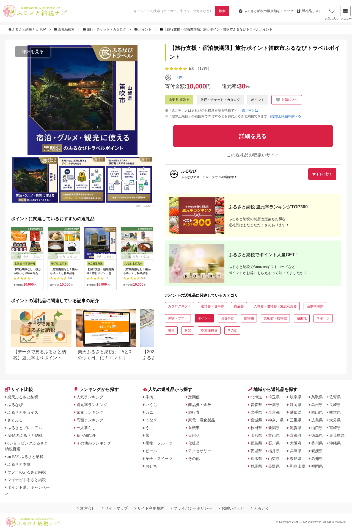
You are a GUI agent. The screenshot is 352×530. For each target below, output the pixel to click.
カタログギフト (179, 306)
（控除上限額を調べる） (286, 116)
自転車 (194, 428)
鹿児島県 (337, 435)
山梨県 (274, 458)
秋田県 (256, 428)
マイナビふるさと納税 (26, 480)
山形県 (256, 435)
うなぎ (151, 420)
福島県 (256, 443)
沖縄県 (335, 443)
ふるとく (261, 508)
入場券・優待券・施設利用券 (275, 306)
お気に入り (332, 18)
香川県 (317, 443)
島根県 (317, 405)
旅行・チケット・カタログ (106, 29)
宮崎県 (335, 428)
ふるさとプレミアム (24, 428)
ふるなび (15, 405)
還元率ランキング (91, 405)
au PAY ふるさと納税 (25, 457)
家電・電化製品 (201, 420)
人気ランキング (89, 397)
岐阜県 (295, 397)
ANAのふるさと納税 (25, 435)
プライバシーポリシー (193, 508)
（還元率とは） (250, 110)
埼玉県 (274, 397)
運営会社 (87, 508)
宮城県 (256, 420)
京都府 (295, 435)
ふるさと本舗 (19, 464)
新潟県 (274, 428)
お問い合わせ (232, 508)
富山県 (274, 435)
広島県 (317, 420)
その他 (232, 330)
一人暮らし (86, 428)
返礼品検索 (66, 29)
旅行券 (194, 412)
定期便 (194, 397)
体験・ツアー (178, 318)
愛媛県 (317, 451)
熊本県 (335, 412)
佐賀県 (335, 397)
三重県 (295, 420)
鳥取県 (317, 397)
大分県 (335, 420)
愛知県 (295, 412)
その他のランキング (93, 443)
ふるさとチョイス (22, 412)
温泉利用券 (315, 306)
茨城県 (256, 451)
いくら (151, 405)
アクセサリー (199, 451)
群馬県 (256, 466)
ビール (151, 451)
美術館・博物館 (275, 318)
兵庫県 (295, 451)
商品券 (239, 306)
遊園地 (302, 318)
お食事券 (227, 318)
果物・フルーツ (158, 443)
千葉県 (274, 405)
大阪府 (295, 443)
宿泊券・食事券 (212, 306)
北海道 (256, 397)
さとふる (15, 420)
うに (149, 428)
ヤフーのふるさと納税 (26, 472)
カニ (149, 412)
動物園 (249, 318)
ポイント (145, 29)
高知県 (317, 458)
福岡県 (317, 466)
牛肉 (149, 397)
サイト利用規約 (150, 508)
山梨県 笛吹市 (179, 100)
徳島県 (317, 435)
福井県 (274, 451)
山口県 (317, 428)
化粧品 (194, 443)
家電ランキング (89, 412)
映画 (171, 330)
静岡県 (295, 405)
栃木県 (256, 458)
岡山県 (317, 412)
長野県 (274, 466)
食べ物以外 (86, 435)
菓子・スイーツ (158, 458)
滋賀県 (295, 428)
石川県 (274, 443)
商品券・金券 (199, 405)
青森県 (256, 405)
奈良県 (295, 458)
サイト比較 (22, 389)
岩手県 (256, 412)
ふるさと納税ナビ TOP (29, 29)
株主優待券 (209, 330)
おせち (151, 466)
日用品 (194, 435)
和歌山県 (297, 466)
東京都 (274, 412)
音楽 (188, 330)
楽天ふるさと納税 (22, 397)
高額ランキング (89, 420)
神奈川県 (276, 420)
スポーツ (323, 318)
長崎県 (335, 405)
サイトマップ (116, 508)
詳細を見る (33, 51)
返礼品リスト (312, 11)
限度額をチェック (268, 11)
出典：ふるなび (144, 205)
